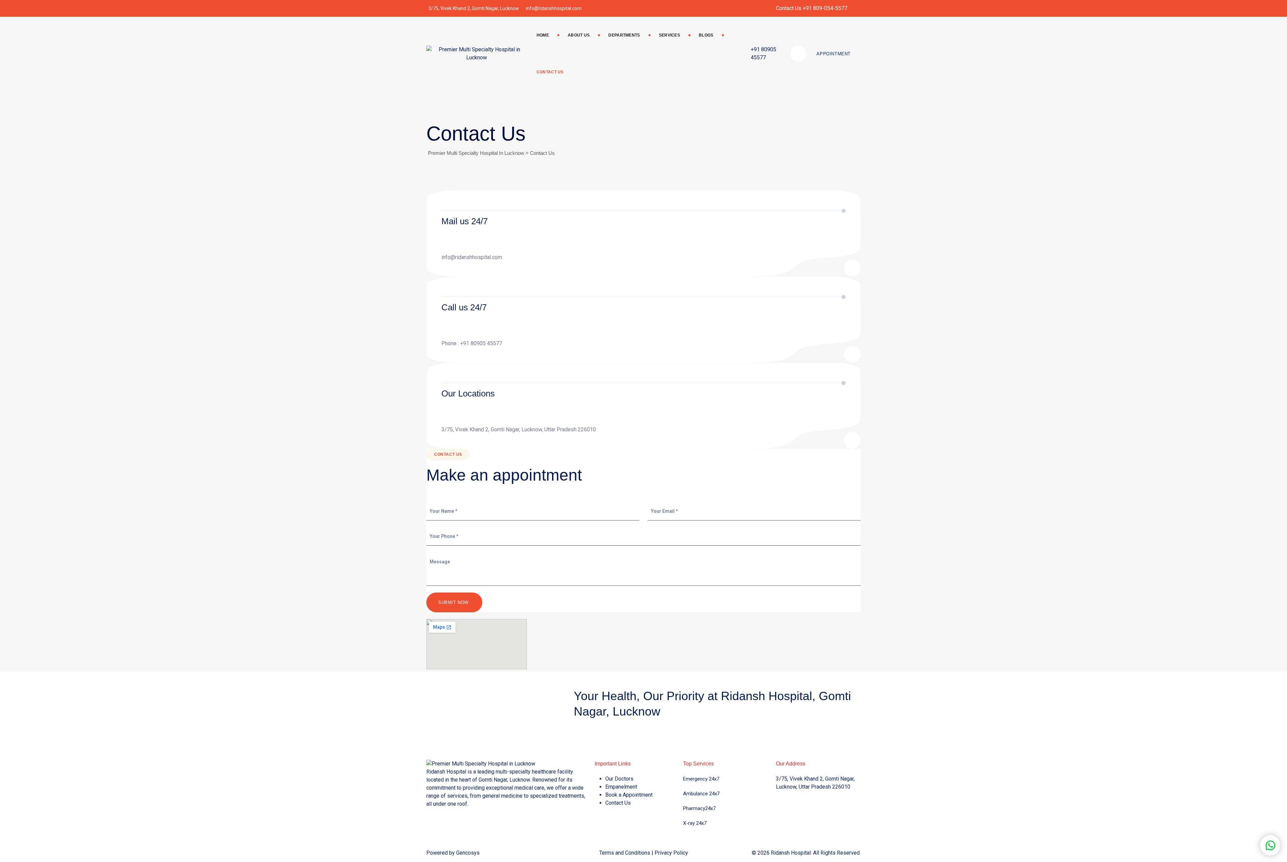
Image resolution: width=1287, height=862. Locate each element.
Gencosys (468, 853)
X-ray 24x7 (695, 823)
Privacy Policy (671, 853)
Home (543, 35)
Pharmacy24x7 (699, 808)
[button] (1270, 845)
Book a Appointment (629, 795)
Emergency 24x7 (701, 779)
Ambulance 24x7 (701, 794)
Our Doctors (619, 779)
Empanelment (621, 787)
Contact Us (550, 72)
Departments (624, 35)
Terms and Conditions (624, 853)
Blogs (706, 35)
